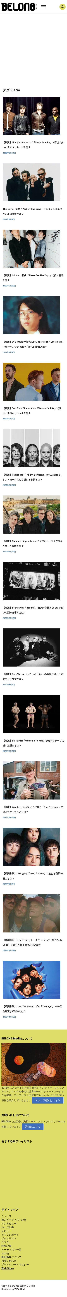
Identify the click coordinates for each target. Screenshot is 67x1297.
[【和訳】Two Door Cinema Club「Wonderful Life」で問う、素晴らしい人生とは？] (31, 381)
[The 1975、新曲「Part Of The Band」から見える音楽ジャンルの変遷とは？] (31, 182)
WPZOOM (19, 1289)
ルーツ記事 (7, 1227)
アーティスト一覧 (11, 1249)
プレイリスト (8, 1238)
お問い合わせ (8, 1260)
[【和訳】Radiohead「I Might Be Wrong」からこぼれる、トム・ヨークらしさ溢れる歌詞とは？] (31, 447)
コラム (5, 1242)
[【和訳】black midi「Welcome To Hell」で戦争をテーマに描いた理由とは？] (31, 713)
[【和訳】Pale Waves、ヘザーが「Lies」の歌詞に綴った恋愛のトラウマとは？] (31, 647)
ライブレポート (10, 1234)
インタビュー (8, 1223)
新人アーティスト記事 (13, 1219)
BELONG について (11, 1257)
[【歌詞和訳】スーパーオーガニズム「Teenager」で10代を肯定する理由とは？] (31, 979)
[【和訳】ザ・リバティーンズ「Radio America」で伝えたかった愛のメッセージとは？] (31, 115)
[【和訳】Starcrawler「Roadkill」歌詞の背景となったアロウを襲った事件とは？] (31, 580)
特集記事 (6, 1245)
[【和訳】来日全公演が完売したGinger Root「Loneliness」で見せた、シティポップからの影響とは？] (31, 315)
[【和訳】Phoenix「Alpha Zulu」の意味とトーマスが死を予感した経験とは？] (31, 514)
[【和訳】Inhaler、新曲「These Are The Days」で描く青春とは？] (31, 248)
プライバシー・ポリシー (15, 1264)
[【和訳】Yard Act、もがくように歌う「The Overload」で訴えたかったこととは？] (31, 780)
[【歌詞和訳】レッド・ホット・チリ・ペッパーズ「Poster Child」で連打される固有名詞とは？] (31, 913)
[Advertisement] (33, 53)
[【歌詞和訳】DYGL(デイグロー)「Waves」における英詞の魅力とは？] (31, 846)
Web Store (7, 1268)
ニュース (6, 1216)
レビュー (6, 1231)
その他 (5, 1253)
